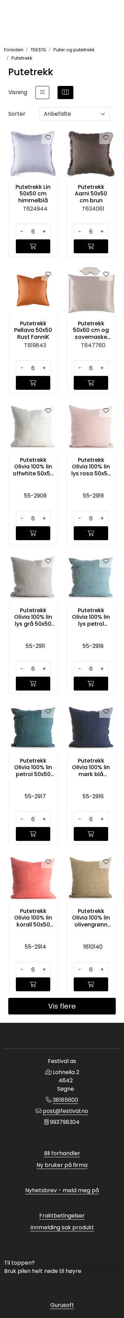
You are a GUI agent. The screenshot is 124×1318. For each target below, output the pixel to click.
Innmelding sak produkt (62, 1227)
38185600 (65, 1100)
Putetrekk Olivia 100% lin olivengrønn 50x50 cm (91, 918)
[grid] (65, 92)
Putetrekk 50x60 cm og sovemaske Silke (91, 330)
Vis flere (62, 1006)
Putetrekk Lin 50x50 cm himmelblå (33, 194)
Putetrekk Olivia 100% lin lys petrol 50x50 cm (91, 617)
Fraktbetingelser (62, 1216)
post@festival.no (65, 1111)
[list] (42, 92)
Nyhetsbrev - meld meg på (62, 1190)
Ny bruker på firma (62, 1165)
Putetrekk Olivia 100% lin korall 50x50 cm (33, 918)
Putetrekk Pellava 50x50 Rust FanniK (33, 330)
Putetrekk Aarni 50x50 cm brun (91, 194)
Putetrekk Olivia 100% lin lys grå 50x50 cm (33, 617)
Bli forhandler (62, 1153)
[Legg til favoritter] (48, 138)
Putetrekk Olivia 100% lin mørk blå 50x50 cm (91, 767)
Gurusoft (62, 1305)
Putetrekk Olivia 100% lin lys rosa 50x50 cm (91, 467)
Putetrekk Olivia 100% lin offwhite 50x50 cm (33, 467)
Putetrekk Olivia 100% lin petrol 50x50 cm (33, 767)
